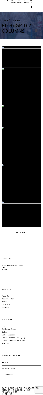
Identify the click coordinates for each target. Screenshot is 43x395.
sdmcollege (30, 58)
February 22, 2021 (21, 116)
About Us (5, 296)
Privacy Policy (10, 368)
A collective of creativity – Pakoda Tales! (22, 108)
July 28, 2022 (14, 96)
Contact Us (28, 2)
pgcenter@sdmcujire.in (10, 277)
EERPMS (5, 307)
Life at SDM (6, 305)
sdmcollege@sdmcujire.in (11, 275)
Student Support (16, 2)
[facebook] (2, 394)
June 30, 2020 (14, 155)
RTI (6, 362)
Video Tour (6, 343)
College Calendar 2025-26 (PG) (13, 341)
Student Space (23, 1)
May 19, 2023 (14, 58)
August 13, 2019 (21, 216)
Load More (21, 233)
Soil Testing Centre (9, 329)
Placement (33, 1)
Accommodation (8, 299)
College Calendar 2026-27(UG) (13, 338)
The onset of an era (22, 152)
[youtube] (6, 394)
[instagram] (11, 394)
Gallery (4, 332)
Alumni (13, 1)
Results (6, 1)
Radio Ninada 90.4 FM (22, 213)
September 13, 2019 (21, 190)
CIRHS (4, 326)
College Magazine (8, 335)
